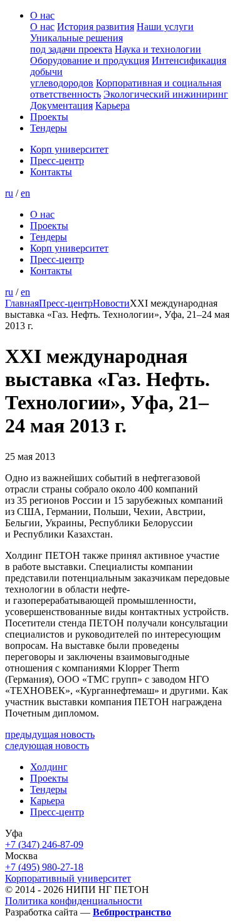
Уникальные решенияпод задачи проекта (76, 43)
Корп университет (69, 149)
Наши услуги (165, 26)
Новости (111, 303)
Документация (61, 105)
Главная (22, 303)
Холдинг (49, 767)
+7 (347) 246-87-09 (44, 844)
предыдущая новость (50, 734)
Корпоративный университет (68, 878)
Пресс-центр (57, 160)
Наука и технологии (158, 49)
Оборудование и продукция (89, 60)
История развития (95, 26)
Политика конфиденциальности (73, 900)
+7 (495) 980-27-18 (44, 867)
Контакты (51, 171)
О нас (42, 15)
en (25, 193)
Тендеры (48, 128)
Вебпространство (132, 912)
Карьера (112, 105)
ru (9, 193)
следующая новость (47, 745)
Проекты (49, 116)
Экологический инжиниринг (165, 94)
